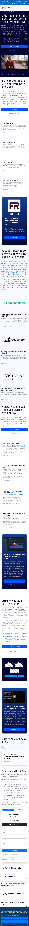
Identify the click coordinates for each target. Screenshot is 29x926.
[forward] (6, 747)
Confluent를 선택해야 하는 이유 (10, 74)
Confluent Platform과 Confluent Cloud (15, 633)
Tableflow (13, 517)
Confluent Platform (20, 614)
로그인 (17, 854)
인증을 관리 (7, 445)
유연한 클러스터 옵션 (18, 280)
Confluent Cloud (20, 636)
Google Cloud (8, 610)
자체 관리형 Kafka (15, 273)
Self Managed (20, 809)
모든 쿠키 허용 (14, 918)
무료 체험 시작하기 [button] (14, 46)
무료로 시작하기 (14, 850)
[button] (14, 820)
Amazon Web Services (15, 609)
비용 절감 (24, 74)
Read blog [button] (14, 581)
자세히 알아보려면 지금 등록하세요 (16, 3)
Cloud (8, 809)
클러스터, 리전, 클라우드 (20, 639)
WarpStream (14, 612)
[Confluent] (7, 8)
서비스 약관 (18, 857)
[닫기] (26, 908)
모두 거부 (14, 921)
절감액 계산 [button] (14, 109)
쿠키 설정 (14, 924)
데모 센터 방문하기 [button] (14, 430)
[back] (2, 747)
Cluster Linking (8, 620)
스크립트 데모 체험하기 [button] (14, 646)
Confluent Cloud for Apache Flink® (11, 494)
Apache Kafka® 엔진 (7, 29)
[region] (14, 916)
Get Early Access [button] (14, 729)
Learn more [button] (14, 237)
